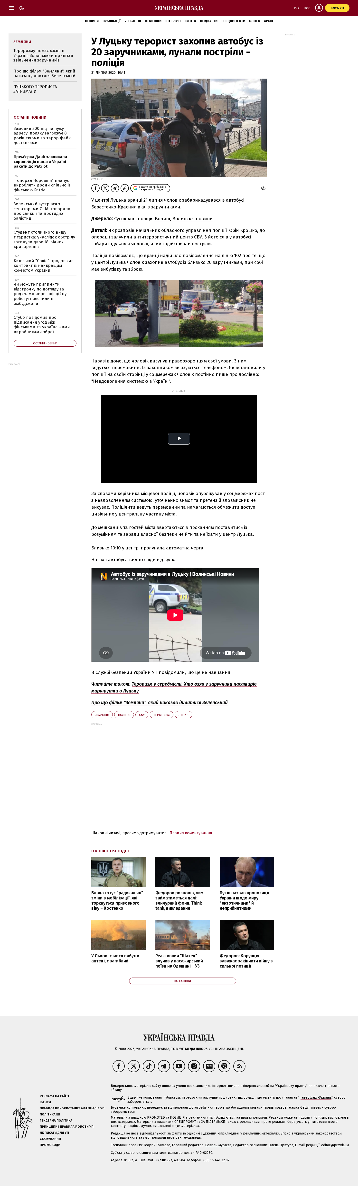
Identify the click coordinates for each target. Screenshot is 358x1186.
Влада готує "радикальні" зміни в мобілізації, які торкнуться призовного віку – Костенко (117, 900)
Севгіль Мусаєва (218, 1145)
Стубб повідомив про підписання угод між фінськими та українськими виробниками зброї (42, 324)
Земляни (102, 715)
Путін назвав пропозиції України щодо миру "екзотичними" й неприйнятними (244, 900)
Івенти (190, 21)
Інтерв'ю (173, 21)
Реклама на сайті (54, 1096)
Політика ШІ (50, 1114)
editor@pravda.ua (335, 1145)
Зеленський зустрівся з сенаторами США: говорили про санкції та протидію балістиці (42, 211)
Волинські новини (192, 218)
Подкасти (208, 21)
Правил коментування (191, 833)
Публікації (112, 21)
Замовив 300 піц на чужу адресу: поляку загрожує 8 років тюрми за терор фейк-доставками (43, 135)
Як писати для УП (54, 1132)
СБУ (142, 715)
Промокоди (50, 1145)
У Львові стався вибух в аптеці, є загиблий (115, 958)
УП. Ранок (132, 21)
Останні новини (30, 117)
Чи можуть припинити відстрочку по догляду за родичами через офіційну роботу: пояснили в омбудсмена (40, 294)
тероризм (161, 715)
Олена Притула (281, 1145)
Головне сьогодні (110, 851)
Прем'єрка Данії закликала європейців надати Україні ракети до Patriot (40, 161)
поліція (124, 715)
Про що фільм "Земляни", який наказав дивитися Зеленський (44, 74)
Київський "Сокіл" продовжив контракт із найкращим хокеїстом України (44, 265)
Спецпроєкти (233, 21)
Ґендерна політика (56, 1120)
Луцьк (183, 715)
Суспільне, (125, 218)
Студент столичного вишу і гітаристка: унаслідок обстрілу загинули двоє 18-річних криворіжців (44, 239)
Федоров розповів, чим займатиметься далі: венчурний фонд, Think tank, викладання (179, 900)
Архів (268, 21)
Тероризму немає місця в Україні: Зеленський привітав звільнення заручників (43, 55)
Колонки (153, 21)
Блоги (254, 21)
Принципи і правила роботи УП (67, 1126)
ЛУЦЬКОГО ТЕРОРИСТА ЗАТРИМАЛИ (35, 89)
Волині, (162, 218)
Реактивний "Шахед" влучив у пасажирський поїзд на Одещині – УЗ (179, 961)
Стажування (50, 1139)
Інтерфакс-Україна (316, 1097)
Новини (92, 21)
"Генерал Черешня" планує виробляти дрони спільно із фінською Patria (42, 185)
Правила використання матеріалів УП (72, 1108)
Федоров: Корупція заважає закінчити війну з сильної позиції (246, 961)
